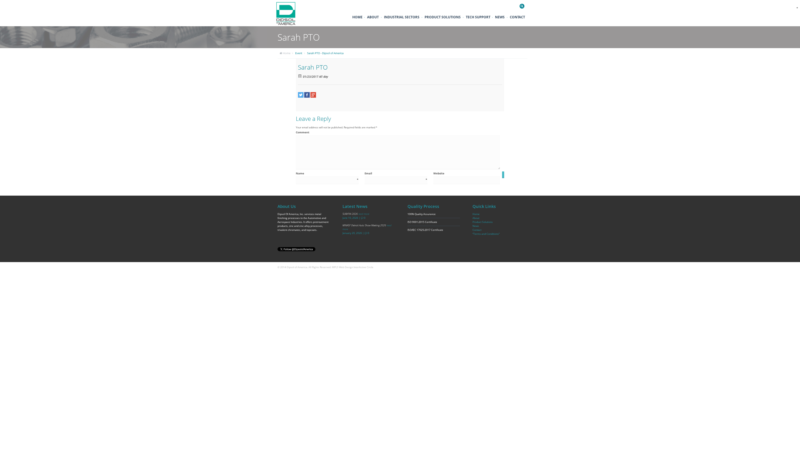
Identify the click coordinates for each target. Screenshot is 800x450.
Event (298, 53)
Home (357, 17)
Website (438, 173)
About (373, 17)
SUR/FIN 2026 (355, 214)
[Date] (300, 76)
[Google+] (313, 95)
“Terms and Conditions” (486, 234)
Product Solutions (443, 17)
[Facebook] (307, 95)
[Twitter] (301, 95)
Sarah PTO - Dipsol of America (325, 53)
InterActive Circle (363, 267)
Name (327, 173)
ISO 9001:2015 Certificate (422, 222)
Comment (398, 132)
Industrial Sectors (401, 17)
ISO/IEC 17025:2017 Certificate (425, 230)
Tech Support (478, 17)
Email (396, 173)
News (500, 17)
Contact (517, 17)
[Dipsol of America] (288, 13)
